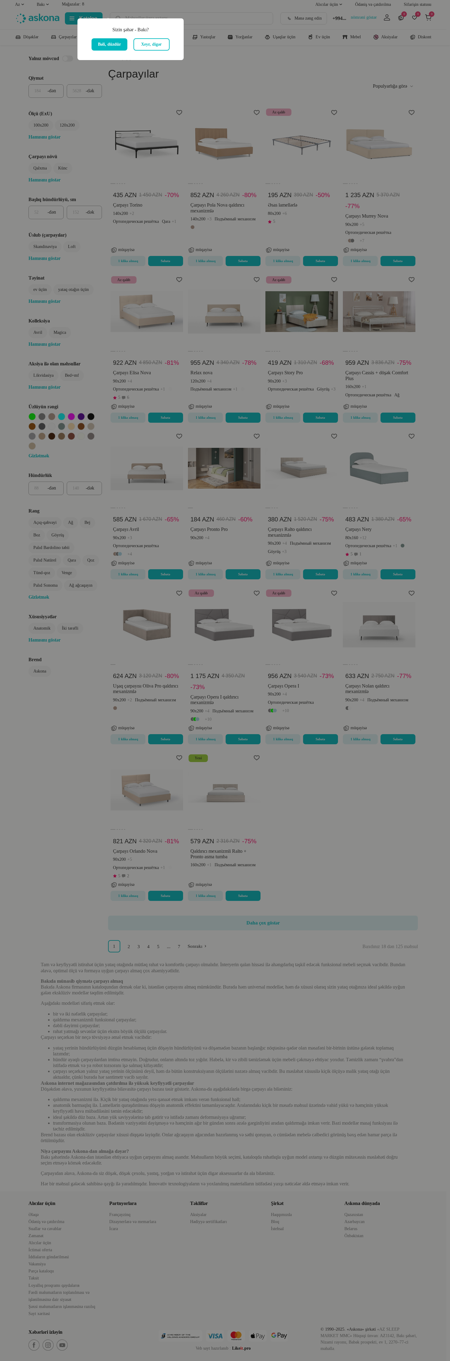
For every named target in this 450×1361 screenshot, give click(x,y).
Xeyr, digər (151, 44)
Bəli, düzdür (109, 44)
